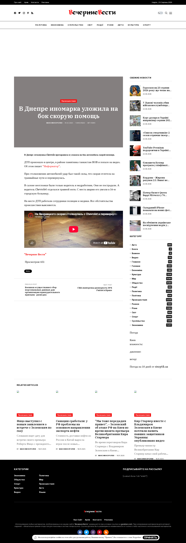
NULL (28, 271)
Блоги (151, 249)
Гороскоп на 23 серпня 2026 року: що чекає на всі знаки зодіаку (156, 90)
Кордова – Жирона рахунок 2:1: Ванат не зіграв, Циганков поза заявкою (155, 181)
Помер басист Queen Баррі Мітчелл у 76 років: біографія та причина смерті (155, 196)
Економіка (151, 270)
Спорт (151, 317)
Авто (151, 245)
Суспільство (151, 321)
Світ (151, 312)
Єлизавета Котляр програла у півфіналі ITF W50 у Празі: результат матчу (155, 166)
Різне (151, 308)
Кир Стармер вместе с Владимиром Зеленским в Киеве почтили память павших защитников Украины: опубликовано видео (150, 430)
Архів (87, 520)
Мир (151, 278)
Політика (151, 295)
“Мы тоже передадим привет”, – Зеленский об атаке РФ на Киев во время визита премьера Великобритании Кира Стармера (112, 429)
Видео (151, 257)
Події (151, 287)
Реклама (108, 520)
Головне (151, 266)
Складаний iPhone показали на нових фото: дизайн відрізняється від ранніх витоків (157, 211)
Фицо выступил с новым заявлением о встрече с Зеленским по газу (34, 426)
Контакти (97, 520)
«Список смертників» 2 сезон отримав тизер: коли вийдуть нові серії (157, 135)
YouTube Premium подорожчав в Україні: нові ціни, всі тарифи (156, 150)
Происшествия (68, 101)
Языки (42, 492)
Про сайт (77, 520)
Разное (151, 304)
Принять (150, 537)
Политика (151, 291)
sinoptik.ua (161, 366)
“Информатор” (51, 166)
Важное (151, 253)
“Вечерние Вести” (35, 254)
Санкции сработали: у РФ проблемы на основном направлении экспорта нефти (73, 426)
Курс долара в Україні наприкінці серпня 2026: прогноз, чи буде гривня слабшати (157, 121)
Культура (151, 274)
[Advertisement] (93, 49)
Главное (151, 262)
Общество (151, 283)
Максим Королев (54, 123)
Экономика (151, 325)
